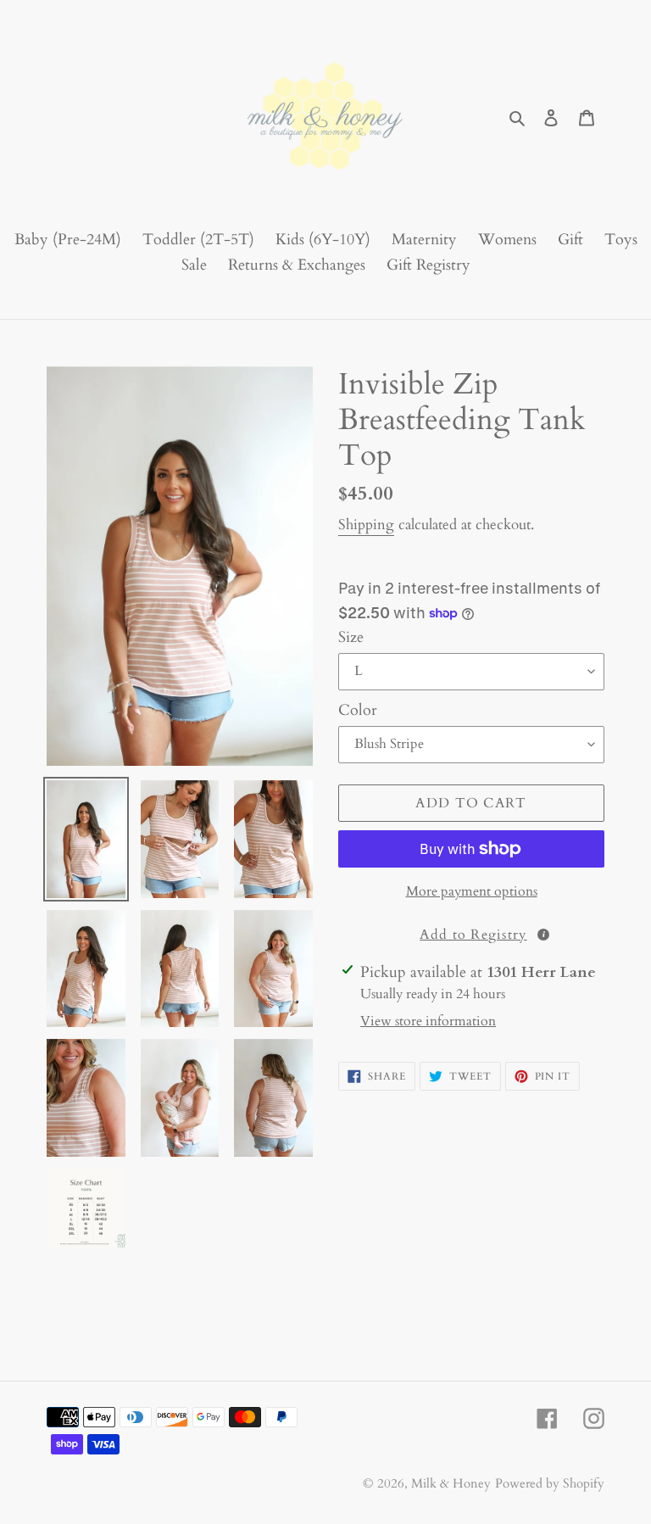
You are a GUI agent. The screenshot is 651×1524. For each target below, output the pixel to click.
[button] (471, 933)
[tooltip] (543, 935)
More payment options (471, 891)
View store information (428, 1021)
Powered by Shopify (549, 1483)
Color (357, 710)
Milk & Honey (451, 1483)
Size (351, 637)
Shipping (366, 524)
